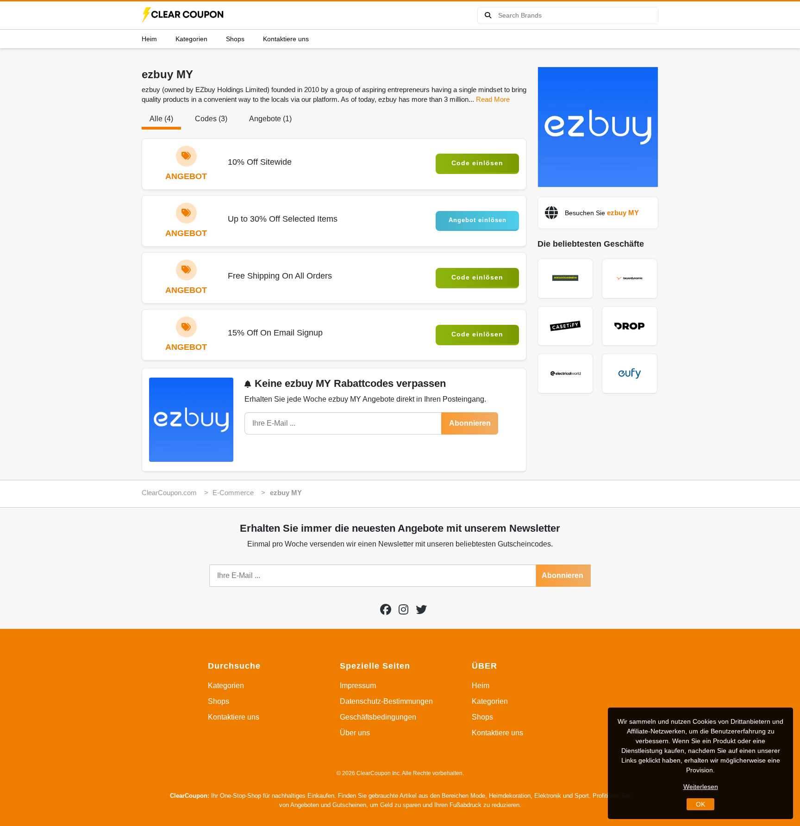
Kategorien (191, 39)
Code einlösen (477, 163)
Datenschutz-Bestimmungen (386, 701)
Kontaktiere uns (286, 39)
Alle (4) (161, 119)
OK (700, 804)
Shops (235, 39)
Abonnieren (470, 423)
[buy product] (488, 15)
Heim (149, 39)
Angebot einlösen (477, 220)
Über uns (355, 733)
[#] (385, 609)
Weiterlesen (700, 786)
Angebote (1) (270, 119)
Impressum (358, 685)
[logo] (183, 15)
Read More (493, 99)
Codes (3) (211, 119)
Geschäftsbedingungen (378, 717)
